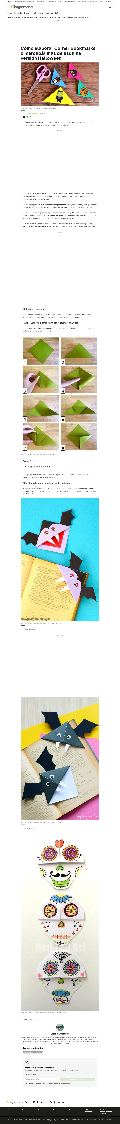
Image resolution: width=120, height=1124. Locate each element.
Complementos (43, 17)
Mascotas (49, 13)
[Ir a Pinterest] (51, 1102)
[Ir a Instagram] (34, 1102)
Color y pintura (32, 17)
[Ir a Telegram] (59, 1102)
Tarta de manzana (69, 1)
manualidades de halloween (33, 1052)
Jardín (35, 13)
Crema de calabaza (83, 1)
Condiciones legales (41, 1084)
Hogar (41, 13)
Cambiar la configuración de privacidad (106, 1111)
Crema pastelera (41, 1)
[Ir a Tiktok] (46, 1102)
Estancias (10, 17)
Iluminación (53, 17)
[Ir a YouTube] (42, 1102)
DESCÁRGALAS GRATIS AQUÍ (78, 475)
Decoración (18, 13)
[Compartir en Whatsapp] (27, 117)
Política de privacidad (88, 1110)
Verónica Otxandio (30, 113)
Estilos (23, 17)
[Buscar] (110, 7)
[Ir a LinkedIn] (38, 1102)
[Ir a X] (30, 1102)
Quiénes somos (12, 1110)
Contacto (41, 1110)
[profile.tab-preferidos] (24, 117)
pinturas (87, 314)
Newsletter (57, 1110)
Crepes (101, 1)
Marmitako (93, 1)
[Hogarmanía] (24, 7)
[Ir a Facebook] (26, 1102)
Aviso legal (72, 1110)
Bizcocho (108, 1)
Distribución (62, 17)
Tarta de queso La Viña (55, 1)
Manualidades (72, 17)
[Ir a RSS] (63, 1102)
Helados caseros (28, 1)
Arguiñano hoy (17, 1)
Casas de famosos (84, 17)
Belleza (57, 13)
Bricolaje (27, 13)
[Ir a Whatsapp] (55, 1102)
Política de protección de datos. (60, 1084)
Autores (25, 1110)
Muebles (17, 17)
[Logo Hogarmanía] (14, 1102)
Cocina (9, 13)
